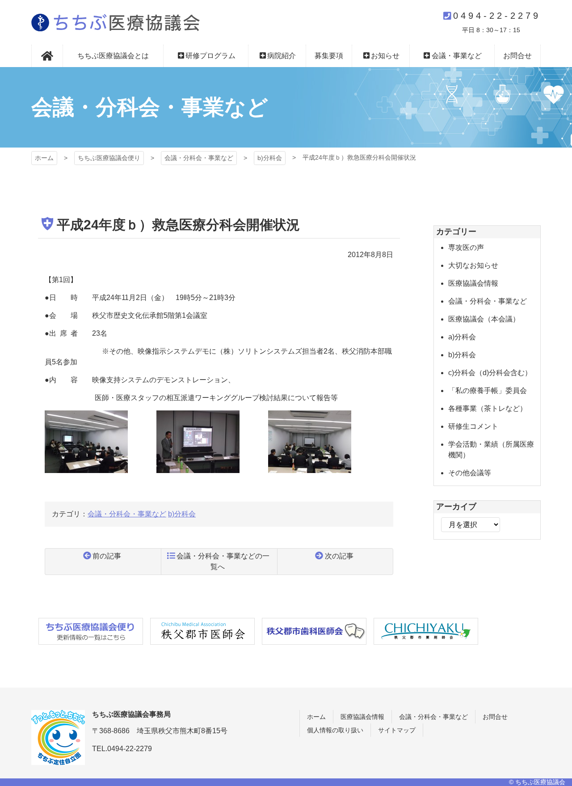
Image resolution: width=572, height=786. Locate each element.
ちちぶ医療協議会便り (109, 157)
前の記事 (107, 556)
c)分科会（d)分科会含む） (490, 372)
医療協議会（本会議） (484, 319)
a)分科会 (462, 337)
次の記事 (339, 556)
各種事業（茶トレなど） (487, 408)
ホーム (44, 157)
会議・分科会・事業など (198, 157)
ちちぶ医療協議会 (115, 22)
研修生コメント (473, 426)
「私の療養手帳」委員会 (487, 390)
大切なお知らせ (473, 265)
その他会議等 (469, 473)
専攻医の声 (466, 247)
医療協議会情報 (473, 283)
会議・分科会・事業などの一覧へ (223, 561)
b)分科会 (269, 157)
